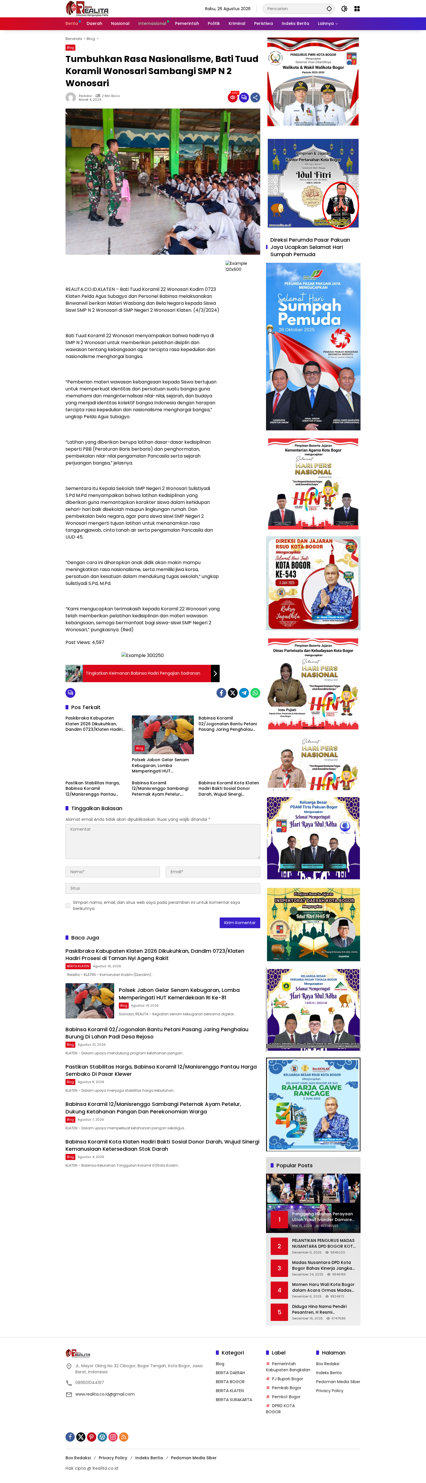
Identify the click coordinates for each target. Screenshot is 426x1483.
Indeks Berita (329, 1373)
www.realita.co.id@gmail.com (105, 1394)
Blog (70, 47)
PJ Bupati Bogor (287, 1379)
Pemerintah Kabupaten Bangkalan (288, 1367)
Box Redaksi (327, 1364)
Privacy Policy (329, 1391)
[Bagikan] (255, 97)
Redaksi (85, 96)
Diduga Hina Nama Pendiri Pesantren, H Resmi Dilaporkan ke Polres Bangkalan (319, 1309)
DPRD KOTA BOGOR (280, 1409)
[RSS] (123, 1437)
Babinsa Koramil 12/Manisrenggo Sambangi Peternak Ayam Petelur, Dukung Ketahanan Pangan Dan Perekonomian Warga (161, 788)
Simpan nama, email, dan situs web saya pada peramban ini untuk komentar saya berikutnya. (156, 905)
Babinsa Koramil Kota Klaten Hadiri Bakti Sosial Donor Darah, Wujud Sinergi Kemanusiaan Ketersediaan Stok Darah (229, 788)
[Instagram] (113, 1437)
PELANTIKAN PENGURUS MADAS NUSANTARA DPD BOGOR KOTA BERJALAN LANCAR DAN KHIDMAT (324, 1243)
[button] (329, 8)
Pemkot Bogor (286, 1397)
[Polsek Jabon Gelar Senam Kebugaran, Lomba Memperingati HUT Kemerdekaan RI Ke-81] (163, 734)
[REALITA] (87, 8)
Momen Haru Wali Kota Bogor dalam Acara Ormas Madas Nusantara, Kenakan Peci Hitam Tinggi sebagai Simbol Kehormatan (323, 1287)
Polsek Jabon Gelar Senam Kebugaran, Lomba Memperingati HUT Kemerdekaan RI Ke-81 (160, 765)
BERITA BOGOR (230, 1382)
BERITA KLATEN (78, 966)
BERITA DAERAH (230, 1373)
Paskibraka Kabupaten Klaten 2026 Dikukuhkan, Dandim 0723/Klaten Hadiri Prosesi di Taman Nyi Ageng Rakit (94, 724)
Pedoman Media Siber (338, 1382)
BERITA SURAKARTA (234, 1400)
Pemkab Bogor (286, 1388)
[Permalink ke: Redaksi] (72, 97)
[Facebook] (221, 693)
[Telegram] (244, 693)
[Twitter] (233, 693)
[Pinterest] (91, 1437)
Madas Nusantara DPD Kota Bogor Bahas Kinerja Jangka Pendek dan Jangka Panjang (322, 1265)
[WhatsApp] (255, 693)
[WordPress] (102, 1437)
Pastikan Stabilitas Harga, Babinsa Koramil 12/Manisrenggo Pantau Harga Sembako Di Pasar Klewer (92, 788)
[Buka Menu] (357, 8)
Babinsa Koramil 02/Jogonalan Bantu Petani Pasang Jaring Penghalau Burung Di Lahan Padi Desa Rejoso (228, 724)
